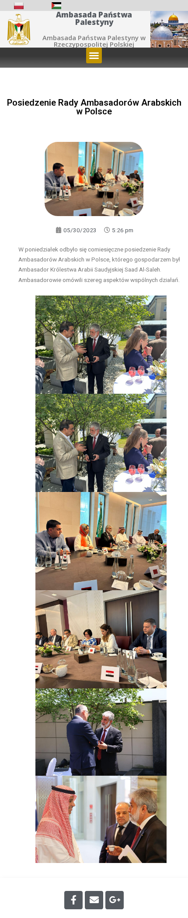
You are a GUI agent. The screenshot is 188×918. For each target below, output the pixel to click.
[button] (94, 55)
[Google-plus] (114, 900)
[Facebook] (73, 900)
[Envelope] (94, 900)
